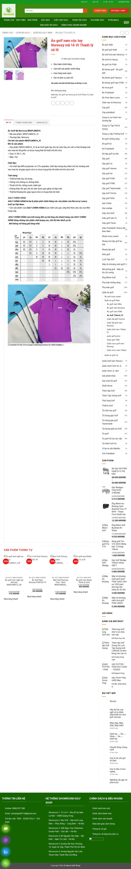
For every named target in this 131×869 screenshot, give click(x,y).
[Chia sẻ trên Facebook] (53, 103)
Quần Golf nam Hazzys (112, 361)
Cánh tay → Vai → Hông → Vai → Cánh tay (118, 736)
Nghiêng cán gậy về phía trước (118, 781)
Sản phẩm (32, 20)
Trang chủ (9, 20)
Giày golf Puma (109, 223)
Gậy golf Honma (109, 168)
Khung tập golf (108, 249)
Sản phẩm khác (109, 376)
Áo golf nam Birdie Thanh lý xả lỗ (84, 581)
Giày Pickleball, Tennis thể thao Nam (113, 230)
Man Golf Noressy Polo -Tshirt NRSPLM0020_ (60, 582)
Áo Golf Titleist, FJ (65, 32)
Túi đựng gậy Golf (110, 415)
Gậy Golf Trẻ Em (109, 193)
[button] (119, 11)
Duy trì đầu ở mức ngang (118, 770)
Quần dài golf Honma (116, 319)
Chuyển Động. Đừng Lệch (118, 748)
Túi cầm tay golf (109, 410)
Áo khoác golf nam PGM (113, 83)
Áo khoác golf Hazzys (112, 78)
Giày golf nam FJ (109, 218)
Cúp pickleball (108, 112)
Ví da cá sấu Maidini (111, 448)
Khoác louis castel (110, 236)
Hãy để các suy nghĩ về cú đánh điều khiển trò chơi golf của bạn (118, 713)
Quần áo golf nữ (111, 355)
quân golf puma (113, 336)
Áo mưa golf (107, 87)
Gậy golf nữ (107, 173)
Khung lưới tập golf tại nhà (112, 243)
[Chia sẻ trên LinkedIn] (72, 103)
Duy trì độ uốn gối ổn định (117, 759)
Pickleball (113, 20)
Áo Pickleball (108, 92)
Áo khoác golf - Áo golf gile (112, 71)
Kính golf (106, 254)
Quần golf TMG (113, 340)
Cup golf (106, 107)
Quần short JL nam (110, 371)
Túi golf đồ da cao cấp (112, 438)
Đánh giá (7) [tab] (42, 123)
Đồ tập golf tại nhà (110, 154)
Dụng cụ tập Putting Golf (113, 134)
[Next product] (122, 33)
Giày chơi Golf (61, 20)
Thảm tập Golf (108, 391)
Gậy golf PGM (108, 178)
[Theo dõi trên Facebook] (3, 2)
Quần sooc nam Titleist (116, 350)
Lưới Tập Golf (108, 259)
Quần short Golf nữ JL (112, 366)
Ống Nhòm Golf (109, 277)
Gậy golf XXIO (108, 198)
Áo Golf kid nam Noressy (113, 54)
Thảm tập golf (79, 20)
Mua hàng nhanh (11, 599)
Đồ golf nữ (107, 144)
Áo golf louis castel (113, 297)
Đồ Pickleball (108, 149)
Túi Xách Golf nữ (109, 443)
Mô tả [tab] (8, 123)
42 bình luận (115, 741)
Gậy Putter (107, 203)
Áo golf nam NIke (114, 304)
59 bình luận (115, 763)
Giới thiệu (21, 20)
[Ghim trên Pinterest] (67, 103)
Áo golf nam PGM (114, 312)
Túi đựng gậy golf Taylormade (110, 422)
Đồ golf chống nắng (110, 139)
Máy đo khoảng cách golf (113, 264)
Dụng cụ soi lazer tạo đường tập (111, 119)
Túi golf (105, 433)
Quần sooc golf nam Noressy (115, 345)
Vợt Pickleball (108, 453)
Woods (113, 701)
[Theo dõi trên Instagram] (5, 2)
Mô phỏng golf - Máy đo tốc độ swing (113, 271)
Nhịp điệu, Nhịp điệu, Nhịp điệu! (117, 724)
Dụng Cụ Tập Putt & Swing (111, 127)
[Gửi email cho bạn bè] (62, 103)
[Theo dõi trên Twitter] (8, 2)
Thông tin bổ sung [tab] (23, 123)
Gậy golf (45, 20)
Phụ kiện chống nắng (111, 282)
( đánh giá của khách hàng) (73, 59)
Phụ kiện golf (97, 20)
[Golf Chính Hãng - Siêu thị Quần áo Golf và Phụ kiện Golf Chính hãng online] (11, 10)
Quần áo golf (23, 32)
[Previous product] (127, 33)
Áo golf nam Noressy (116, 308)
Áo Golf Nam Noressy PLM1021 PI (37, 581)
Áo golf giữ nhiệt (109, 50)
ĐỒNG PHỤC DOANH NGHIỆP (74, 25)
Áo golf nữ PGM (109, 64)
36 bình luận (115, 728)
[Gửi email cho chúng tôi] (10, 2)
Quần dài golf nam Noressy (114, 324)
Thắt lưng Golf (108, 400)
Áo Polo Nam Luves (111, 97)
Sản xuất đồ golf (49, 25)
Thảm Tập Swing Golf (111, 395)
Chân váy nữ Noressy (111, 102)
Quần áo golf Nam (42, 32)
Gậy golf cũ (107, 163)
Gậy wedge (107, 208)
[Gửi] (85, 11)
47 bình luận (116, 774)
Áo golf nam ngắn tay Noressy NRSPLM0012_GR (14, 582)
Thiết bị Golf (107, 405)
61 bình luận (116, 752)
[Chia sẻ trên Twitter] (58, 103)
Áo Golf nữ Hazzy (110, 59)
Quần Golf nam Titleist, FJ (116, 331)
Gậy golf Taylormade (111, 188)
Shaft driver (107, 385)
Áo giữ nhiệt (107, 45)
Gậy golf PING (108, 183)
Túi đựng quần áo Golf (112, 429)
